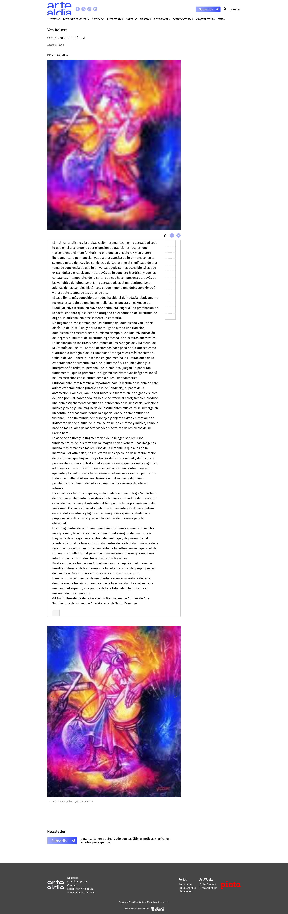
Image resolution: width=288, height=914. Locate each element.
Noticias (54, 19)
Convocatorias (183, 19)
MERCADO (98, 19)
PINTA (221, 19)
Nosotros (72, 877)
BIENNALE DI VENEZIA (76, 19)
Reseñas (145, 19)
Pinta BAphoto (187, 887)
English (236, 9)
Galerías (131, 19)
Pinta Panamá (208, 884)
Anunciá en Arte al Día (80, 892)
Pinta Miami (186, 891)
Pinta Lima (185, 884)
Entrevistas (115, 19)
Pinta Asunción (208, 887)
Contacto (72, 885)
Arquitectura (205, 19)
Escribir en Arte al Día (80, 888)
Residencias (162, 19)
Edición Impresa (77, 881)
